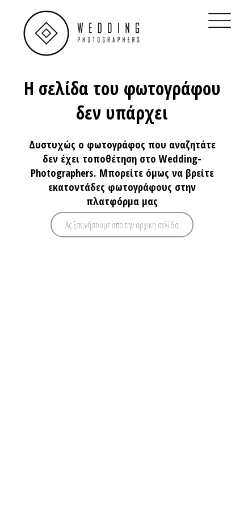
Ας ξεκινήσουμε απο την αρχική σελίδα (122, 225)
